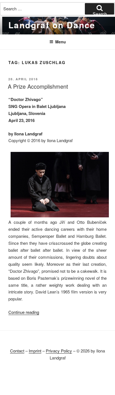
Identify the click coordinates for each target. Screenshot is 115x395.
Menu (60, 41)
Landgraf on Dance (51, 25)
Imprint (35, 351)
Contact (17, 351)
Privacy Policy (59, 351)
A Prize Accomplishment (38, 86)
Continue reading (23, 312)
